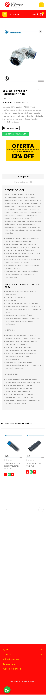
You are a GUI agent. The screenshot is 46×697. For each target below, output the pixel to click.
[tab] (23, 176)
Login (34, 14)
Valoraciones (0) (23, 182)
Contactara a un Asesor (9, 474)
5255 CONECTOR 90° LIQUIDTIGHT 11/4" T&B (38, 89)
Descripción (23, 176)
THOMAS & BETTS (21, 102)
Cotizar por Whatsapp (17, 134)
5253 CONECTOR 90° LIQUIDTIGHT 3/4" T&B (42, 89)
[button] (40, 31)
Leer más (5, 474)
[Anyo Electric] (14, 5)
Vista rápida (12, 474)
